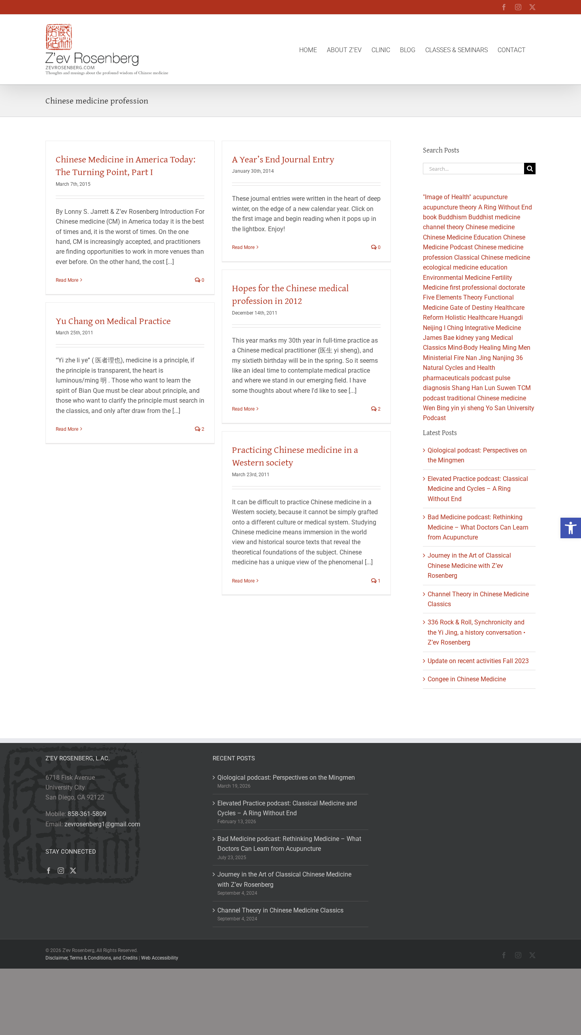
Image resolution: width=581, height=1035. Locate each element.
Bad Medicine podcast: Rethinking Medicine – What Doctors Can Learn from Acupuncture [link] (478, 527)
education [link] (493, 267)
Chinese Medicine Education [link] (462, 237)
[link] (570, 528)
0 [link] (202, 280)
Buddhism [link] (452, 217)
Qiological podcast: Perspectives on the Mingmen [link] (286, 777)
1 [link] (379, 581)
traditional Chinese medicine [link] (486, 398)
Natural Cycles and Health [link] (459, 367)
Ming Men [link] (516, 347)
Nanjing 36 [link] (507, 358)
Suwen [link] (506, 388)
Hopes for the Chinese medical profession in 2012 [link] (290, 294)
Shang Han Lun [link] (473, 388)
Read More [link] (67, 280)
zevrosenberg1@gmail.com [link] (102, 824)
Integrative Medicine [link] (493, 328)
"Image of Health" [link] (447, 197)
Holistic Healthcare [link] (471, 317)
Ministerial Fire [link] (443, 358)
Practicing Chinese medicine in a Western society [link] (295, 456)
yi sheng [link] (472, 408)
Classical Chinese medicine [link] (492, 257)
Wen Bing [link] (436, 408)
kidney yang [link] (472, 337)
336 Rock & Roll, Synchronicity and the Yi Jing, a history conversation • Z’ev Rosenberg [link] (476, 632)
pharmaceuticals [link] (446, 378)
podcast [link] (482, 378)
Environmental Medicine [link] (456, 277)
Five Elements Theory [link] (453, 297)
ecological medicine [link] (450, 267)
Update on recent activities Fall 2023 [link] (478, 661)
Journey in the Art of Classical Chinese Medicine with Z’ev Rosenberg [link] (469, 565)
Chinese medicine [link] (490, 227)
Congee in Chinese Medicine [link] (467, 679)
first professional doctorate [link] (487, 287)
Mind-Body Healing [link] (474, 347)
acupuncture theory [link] (450, 207)
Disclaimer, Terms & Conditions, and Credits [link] (91, 958)
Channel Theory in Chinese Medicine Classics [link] (280, 910)
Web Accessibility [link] (159, 958)
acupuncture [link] (490, 197)
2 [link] (379, 409)
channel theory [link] (443, 227)
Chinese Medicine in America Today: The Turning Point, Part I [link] (126, 165)
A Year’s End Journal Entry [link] (283, 159)
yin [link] (455, 408)
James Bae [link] (438, 337)
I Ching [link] (453, 328)
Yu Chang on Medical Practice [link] (113, 321)
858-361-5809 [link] (87, 814)
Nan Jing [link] (478, 358)
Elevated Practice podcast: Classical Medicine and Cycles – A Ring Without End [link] (478, 489)
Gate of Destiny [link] (471, 307)
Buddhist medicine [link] (494, 217)
